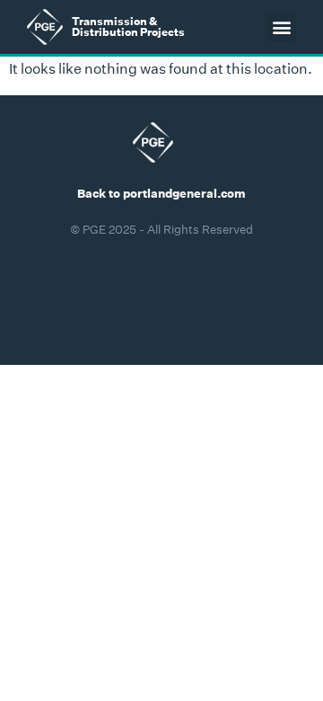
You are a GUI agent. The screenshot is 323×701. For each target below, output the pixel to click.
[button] (281, 27)
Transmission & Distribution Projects (128, 26)
